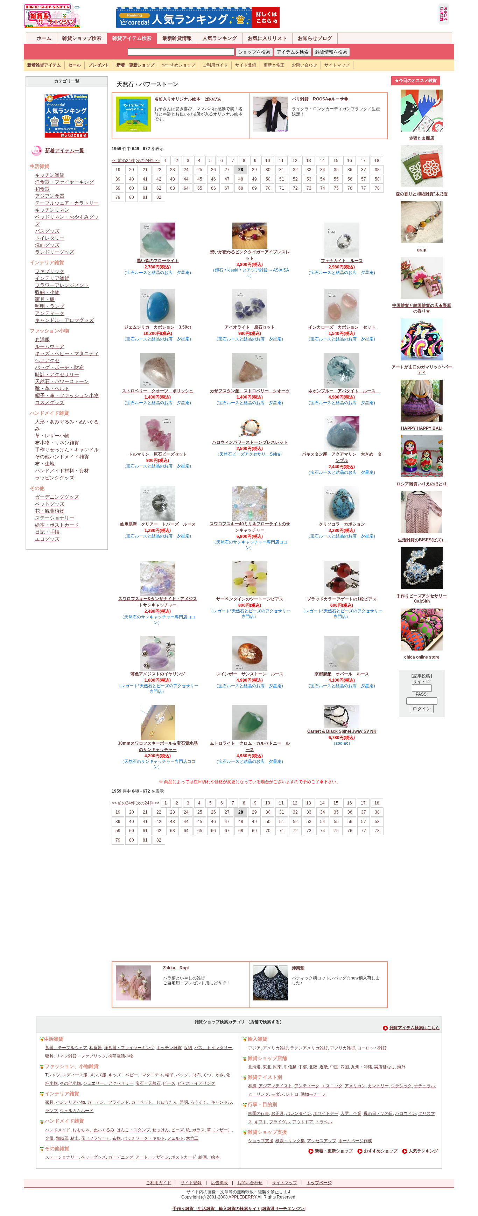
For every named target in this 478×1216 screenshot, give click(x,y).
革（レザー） (219, 1129)
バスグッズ (47, 231)
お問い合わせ (304, 65)
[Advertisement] (250, 909)
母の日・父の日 (378, 1113)
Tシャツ (52, 1075)
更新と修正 (273, 65)
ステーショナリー (54, 518)
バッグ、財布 (188, 1075)
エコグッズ (47, 539)
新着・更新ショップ (334, 1150)
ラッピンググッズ (54, 477)
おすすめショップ (178, 65)
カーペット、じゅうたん (154, 1102)
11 (281, 160)
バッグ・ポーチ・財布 (59, 367)
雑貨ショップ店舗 (267, 1058)
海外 (401, 1066)
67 (227, 188)
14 (322, 160)
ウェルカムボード (76, 1110)
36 (349, 169)
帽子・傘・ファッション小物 (67, 395)
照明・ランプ (49, 306)
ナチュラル (424, 1085)
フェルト (175, 1138)
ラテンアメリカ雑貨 (309, 1048)
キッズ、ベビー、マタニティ (135, 1075)
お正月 (277, 1113)
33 (309, 169)
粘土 (74, 1138)
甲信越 (290, 1066)
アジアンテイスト (275, 1085)
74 (322, 188)
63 (172, 188)
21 (145, 169)
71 (281, 188)
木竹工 (192, 1138)
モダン (277, 1094)
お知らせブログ (315, 38)
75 (336, 188)
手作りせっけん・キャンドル (67, 449)
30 (268, 169)
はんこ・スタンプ (133, 1129)
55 (336, 179)
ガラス (198, 1129)
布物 (116, 1138)
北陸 (313, 1066)
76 (349, 188)
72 (295, 188)
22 (158, 169)
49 (254, 179)
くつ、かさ (213, 1075)
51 (281, 179)
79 (117, 197)
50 (268, 179)
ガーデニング (120, 1157)
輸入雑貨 (257, 1039)
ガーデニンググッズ (57, 497)
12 (295, 160)
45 (199, 179)
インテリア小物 (70, 1102)
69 (254, 188)
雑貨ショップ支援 (267, 1132)
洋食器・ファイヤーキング (64, 182)
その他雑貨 (57, 1148)
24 (186, 169)
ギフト (260, 1121)
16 (349, 160)
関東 (277, 1066)
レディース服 (74, 1075)
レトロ (292, 1094)
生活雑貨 (53, 1039)
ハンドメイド (57, 1129)
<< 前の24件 (123, 160)
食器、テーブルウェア (66, 1047)
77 (363, 188)
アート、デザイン (152, 1157)
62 (158, 188)
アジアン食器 (49, 196)
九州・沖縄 (361, 1066)
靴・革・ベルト (52, 388)
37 (363, 169)
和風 (252, 1085)
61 (145, 188)
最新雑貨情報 (177, 38)
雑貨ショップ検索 (81, 38)
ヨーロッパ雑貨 (372, 1048)
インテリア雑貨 (52, 278)
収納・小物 (47, 292)
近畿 (323, 1066)
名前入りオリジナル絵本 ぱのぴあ (188, 99)
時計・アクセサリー (57, 374)
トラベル (323, 1121)
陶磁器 (62, 1138)
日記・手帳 (47, 532)
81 (145, 197)
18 (376, 160)
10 (267, 160)
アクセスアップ (321, 1140)
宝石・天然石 (148, 1083)
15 (335, 160)
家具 (49, 1102)
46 (213, 179)
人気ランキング (220, 38)
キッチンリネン (52, 210)
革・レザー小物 (52, 435)
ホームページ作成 (355, 1140)
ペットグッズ (49, 504)
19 (117, 169)
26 (213, 169)
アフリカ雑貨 (342, 1048)
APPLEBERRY (243, 1197)
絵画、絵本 (208, 1157)
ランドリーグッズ (54, 252)
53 (309, 179)
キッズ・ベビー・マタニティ (67, 353)
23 (172, 169)
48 (240, 179)
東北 (267, 1066)
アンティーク (49, 313)
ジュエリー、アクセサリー (108, 1083)
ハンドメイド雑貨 (64, 1121)
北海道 (254, 1066)
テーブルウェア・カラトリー (67, 203)
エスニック (332, 1085)
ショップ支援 (260, 1140)
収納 (188, 1047)
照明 (184, 1102)
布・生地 (45, 463)
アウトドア (302, 1121)
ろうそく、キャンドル (211, 1102)
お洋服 (42, 339)
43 (172, 179)
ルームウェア (49, 346)
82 (158, 197)
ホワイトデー (325, 1113)
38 (377, 169)
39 (117, 179)
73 (309, 188)
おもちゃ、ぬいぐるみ (93, 1129)
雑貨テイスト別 (265, 1077)
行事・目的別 (262, 1104)
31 (281, 169)
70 (268, 188)
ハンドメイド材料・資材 (62, 470)
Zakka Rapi (176, 967)
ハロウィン (405, 1113)
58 (377, 179)
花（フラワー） (95, 1138)
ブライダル (279, 1121)
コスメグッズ (49, 402)
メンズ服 (98, 1075)
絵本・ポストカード (57, 525)
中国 (334, 1066)
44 (186, 179)
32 (295, 169)
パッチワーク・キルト (144, 1138)
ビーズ (169, 1083)
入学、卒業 (350, 1113)
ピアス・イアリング (196, 1083)
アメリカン (355, 1085)
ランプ (51, 1110)
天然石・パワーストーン (62, 381)
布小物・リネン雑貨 (57, 442)
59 (117, 188)
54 (322, 179)
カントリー (378, 1085)
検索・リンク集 (290, 1140)
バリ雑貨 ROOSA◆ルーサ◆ (320, 99)
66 (213, 188)
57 (363, 179)
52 (295, 179)
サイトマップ (337, 65)
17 (363, 160)
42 (158, 179)
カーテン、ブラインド (108, 1102)
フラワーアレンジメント (62, 285)
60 (131, 188)
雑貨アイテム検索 (132, 38)
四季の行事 (258, 1113)
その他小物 (70, 1083)
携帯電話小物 (120, 1056)
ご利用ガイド (215, 65)
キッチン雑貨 (49, 175)
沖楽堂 (298, 967)
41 (145, 179)
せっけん (160, 1129)
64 (186, 188)
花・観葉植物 (49, 511)
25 (199, 169)
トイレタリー (49, 238)
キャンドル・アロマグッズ (64, 320)
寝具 (49, 1056)
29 (254, 169)
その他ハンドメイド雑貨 (62, 456)
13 (308, 160)
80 (131, 197)
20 (131, 169)
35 (336, 169)
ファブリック (49, 271)
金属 (49, 1138)
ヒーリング (258, 1094)
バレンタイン (298, 1113)
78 (377, 188)
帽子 (169, 1075)
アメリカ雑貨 (275, 1048)
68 (240, 188)
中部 (302, 1066)
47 (227, 179)
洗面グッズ (47, 245)
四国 (344, 1066)
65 (199, 188)
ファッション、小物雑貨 (72, 1066)
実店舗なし (384, 1066)
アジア (254, 1048)
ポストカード (183, 1157)
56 (349, 179)
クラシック (401, 1085)
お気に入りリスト (267, 38)
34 (322, 169)
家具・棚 (45, 299)
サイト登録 (245, 65)
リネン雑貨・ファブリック (81, 1056)
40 (131, 179)
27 (227, 169)
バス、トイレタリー (213, 1047)
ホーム (44, 38)
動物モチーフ (313, 1094)
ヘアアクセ (47, 360)
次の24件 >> (148, 160)
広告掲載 (219, 1182)
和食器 (42, 189)
